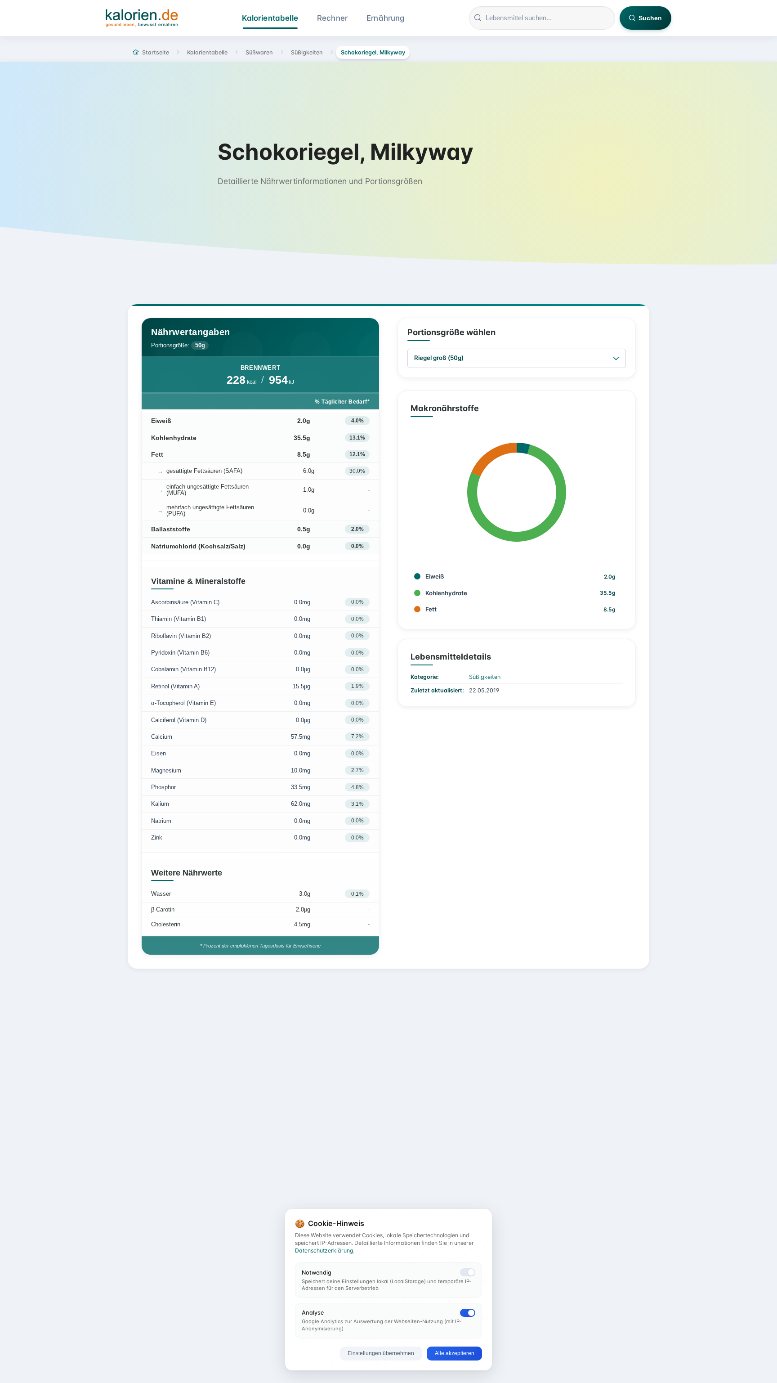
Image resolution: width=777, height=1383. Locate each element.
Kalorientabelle (270, 17)
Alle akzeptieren (454, 1353)
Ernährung (385, 17)
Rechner (332, 17)
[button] (616, 358)
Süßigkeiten (484, 677)
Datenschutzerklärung (324, 1250)
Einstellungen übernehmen (381, 1353)
